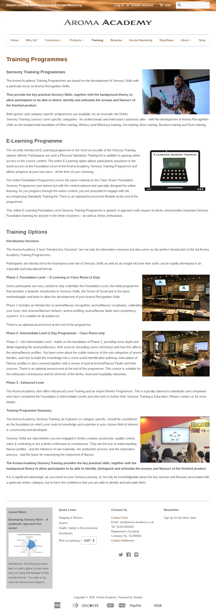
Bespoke (116, 40)
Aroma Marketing (140, 40)
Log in (119, 5)
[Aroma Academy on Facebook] (128, 555)
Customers (52, 40)
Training (97, 40)
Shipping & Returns (70, 517)
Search (63, 523)
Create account (142, 5)
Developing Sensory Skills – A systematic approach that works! (28, 524)
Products (76, 40)
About (185, 40)
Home (15, 40)
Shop (202, 40)
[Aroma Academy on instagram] (136, 555)
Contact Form (119, 517)
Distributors (66, 533)
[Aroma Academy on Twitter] (121, 555)
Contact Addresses (122, 540)
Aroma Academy (106, 597)
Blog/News (166, 40)
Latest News (17, 512)
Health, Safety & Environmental (78, 528)
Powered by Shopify (130, 597)
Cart (168, 5)
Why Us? (32, 40)
